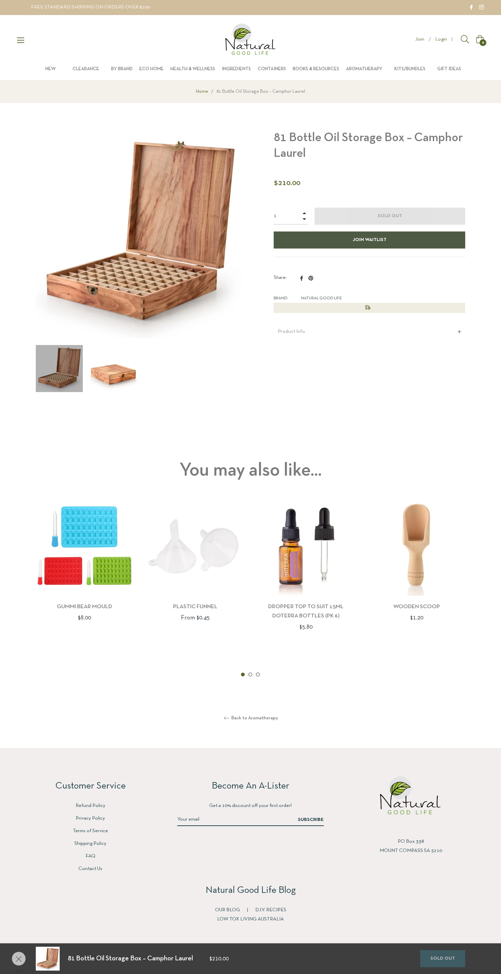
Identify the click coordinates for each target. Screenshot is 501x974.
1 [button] (243, 674)
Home (202, 91)
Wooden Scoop (416, 606)
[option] (84, 571)
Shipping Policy (90, 843)
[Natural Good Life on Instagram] (481, 7)
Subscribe (311, 820)
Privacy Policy (90, 818)
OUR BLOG (228, 910)
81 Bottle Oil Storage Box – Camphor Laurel (130, 959)
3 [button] (258, 674)
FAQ (90, 856)
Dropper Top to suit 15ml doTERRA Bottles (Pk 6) (306, 611)
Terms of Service (90, 830)
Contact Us (90, 868)
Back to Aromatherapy (254, 718)
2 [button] (250, 674)
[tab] (369, 331)
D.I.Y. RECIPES (270, 910)
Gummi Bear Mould (84, 606)
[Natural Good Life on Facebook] (471, 7)
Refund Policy (90, 805)
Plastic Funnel (195, 606)
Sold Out (442, 958)
